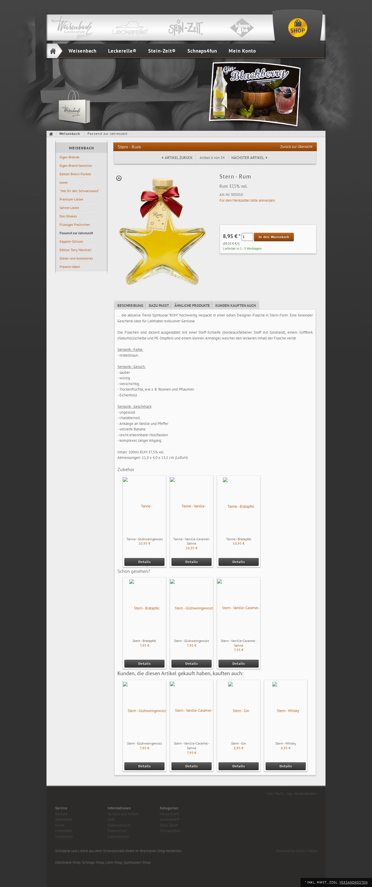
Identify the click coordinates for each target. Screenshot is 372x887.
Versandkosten (353, 882)
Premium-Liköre (71, 199)
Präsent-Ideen (70, 266)
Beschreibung (130, 305)
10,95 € (145, 543)
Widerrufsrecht (119, 825)
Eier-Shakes (68, 216)
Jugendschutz (118, 836)
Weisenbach (82, 51)
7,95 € (144, 645)
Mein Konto (242, 51)
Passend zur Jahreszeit (76, 233)
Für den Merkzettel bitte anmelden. (247, 200)
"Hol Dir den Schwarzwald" (79, 191)
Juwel (64, 182)
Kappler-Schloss (71, 241)
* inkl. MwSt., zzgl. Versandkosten (291, 793)
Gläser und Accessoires (76, 258)
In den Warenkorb (274, 237)
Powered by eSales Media (296, 850)
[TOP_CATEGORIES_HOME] (52, 134)
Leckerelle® (122, 51)
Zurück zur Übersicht (296, 146)
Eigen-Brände (69, 157)
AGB (111, 819)
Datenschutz (117, 830)
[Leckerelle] (130, 28)
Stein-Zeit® (162, 51)
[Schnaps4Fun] (242, 28)
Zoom (118, 178)
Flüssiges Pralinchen (75, 224)
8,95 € (239, 748)
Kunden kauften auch (235, 305)
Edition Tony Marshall (76, 250)
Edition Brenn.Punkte (75, 174)
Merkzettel (63, 830)
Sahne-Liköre (69, 207)
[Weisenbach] (74, 28)
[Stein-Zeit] (186, 28)
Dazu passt (159, 305)
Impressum (64, 836)
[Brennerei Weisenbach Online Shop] (298, 28)
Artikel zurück (179, 157)
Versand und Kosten (123, 813)
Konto (60, 825)
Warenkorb (63, 819)
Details (144, 561)
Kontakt (61, 813)
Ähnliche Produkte (192, 305)
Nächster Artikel (247, 157)
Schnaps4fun (202, 51)
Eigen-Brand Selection (76, 165)
